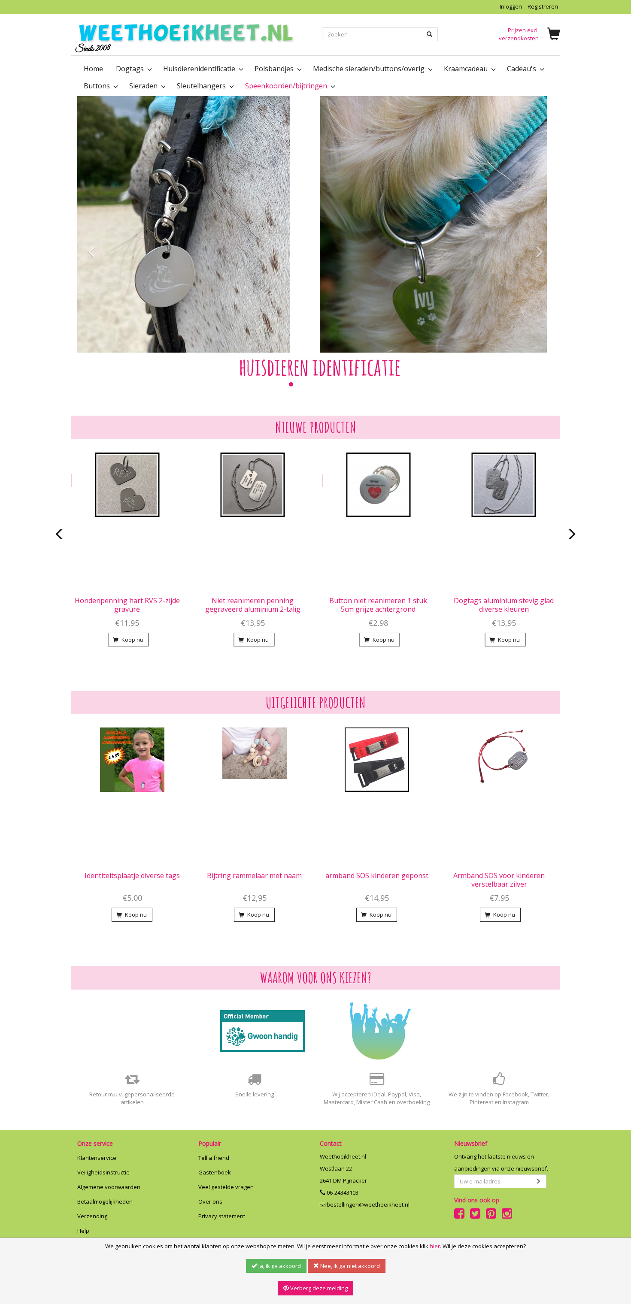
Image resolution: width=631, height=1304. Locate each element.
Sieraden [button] (144, 86)
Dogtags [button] (131, 68)
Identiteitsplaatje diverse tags (132, 875)
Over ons (210, 1201)
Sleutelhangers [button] (202, 86)
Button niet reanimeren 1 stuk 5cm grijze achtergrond (378, 605)
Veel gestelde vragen (226, 1187)
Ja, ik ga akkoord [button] (279, 1266)
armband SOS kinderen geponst (376, 875)
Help (83, 1231)
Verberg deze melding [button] (318, 1288)
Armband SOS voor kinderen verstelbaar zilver (499, 880)
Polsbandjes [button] (275, 68)
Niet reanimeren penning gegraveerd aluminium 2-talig (252, 605)
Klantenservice (96, 1158)
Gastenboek (214, 1172)
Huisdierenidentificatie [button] (200, 68)
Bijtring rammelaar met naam (254, 875)
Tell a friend (213, 1158)
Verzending (92, 1216)
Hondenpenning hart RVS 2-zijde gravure (127, 605)
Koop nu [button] (131, 639)
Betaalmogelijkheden (105, 1201)
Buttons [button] (98, 86)
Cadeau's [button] (522, 68)
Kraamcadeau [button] (466, 68)
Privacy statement (221, 1216)
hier (435, 1246)
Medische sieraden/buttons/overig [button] (369, 68)
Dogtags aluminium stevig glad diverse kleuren (504, 605)
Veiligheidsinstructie (103, 1172)
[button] (90, 246)
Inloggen (511, 6)
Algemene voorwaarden (108, 1187)
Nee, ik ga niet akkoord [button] (349, 1266)
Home (93, 68)
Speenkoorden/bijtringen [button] (287, 86)
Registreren (543, 6)
